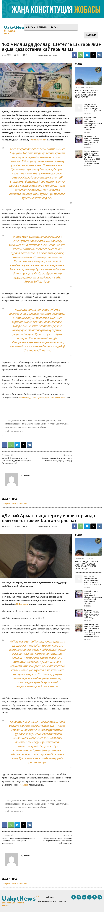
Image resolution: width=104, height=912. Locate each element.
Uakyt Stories (79, 87)
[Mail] (84, 897)
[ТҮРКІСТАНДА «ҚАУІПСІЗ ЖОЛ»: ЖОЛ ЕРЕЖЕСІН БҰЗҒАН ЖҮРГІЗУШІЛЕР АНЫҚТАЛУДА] (88, 76)
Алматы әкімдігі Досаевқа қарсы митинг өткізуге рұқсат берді (57, 459)
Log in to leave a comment (15, 503)
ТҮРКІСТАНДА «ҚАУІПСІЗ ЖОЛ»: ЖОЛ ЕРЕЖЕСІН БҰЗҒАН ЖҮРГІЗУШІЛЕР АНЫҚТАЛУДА (86, 93)
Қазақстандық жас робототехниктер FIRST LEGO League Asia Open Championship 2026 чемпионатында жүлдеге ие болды (92, 157)
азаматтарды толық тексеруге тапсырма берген (42, 397)
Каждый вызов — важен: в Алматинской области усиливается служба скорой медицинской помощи (93, 123)
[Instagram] (79, 897)
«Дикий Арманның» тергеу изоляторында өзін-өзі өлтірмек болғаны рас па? (17, 460)
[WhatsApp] (80, 55)
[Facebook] (74, 55)
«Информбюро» (37, 139)
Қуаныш (25, 475)
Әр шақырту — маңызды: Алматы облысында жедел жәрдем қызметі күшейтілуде (91, 140)
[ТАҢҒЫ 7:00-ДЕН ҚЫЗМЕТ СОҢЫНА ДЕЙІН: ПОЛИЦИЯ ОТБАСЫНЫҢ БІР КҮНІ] (78, 108)
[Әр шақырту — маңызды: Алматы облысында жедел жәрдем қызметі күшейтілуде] (78, 139)
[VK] (99, 55)
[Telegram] (87, 55)
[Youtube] (100, 897)
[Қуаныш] (11, 479)
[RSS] (89, 897)
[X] (93, 55)
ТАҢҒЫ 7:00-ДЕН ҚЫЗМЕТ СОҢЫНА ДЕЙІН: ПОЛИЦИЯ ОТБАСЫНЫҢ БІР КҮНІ (92, 108)
